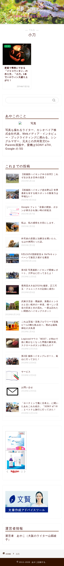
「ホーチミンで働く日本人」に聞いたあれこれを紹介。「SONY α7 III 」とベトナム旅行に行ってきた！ (39, 406)
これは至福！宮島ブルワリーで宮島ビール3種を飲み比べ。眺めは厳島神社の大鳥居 (39, 324)
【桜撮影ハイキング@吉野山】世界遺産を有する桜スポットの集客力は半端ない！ (39, 193)
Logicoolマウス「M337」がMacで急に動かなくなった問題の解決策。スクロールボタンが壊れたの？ (39, 342)
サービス (26, 371)
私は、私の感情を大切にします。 (38, 223)
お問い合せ (27, 387)
